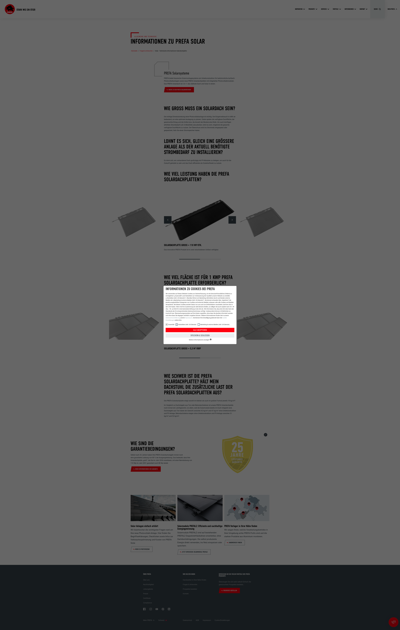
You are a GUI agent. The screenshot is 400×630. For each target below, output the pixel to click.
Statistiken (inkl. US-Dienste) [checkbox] (187, 324)
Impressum (188, 318)
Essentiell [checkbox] (171, 324)
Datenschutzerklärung (173, 318)
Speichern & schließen (200, 335)
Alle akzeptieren (200, 330)
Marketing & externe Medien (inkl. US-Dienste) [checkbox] (214, 324)
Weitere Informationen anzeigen (199, 340)
